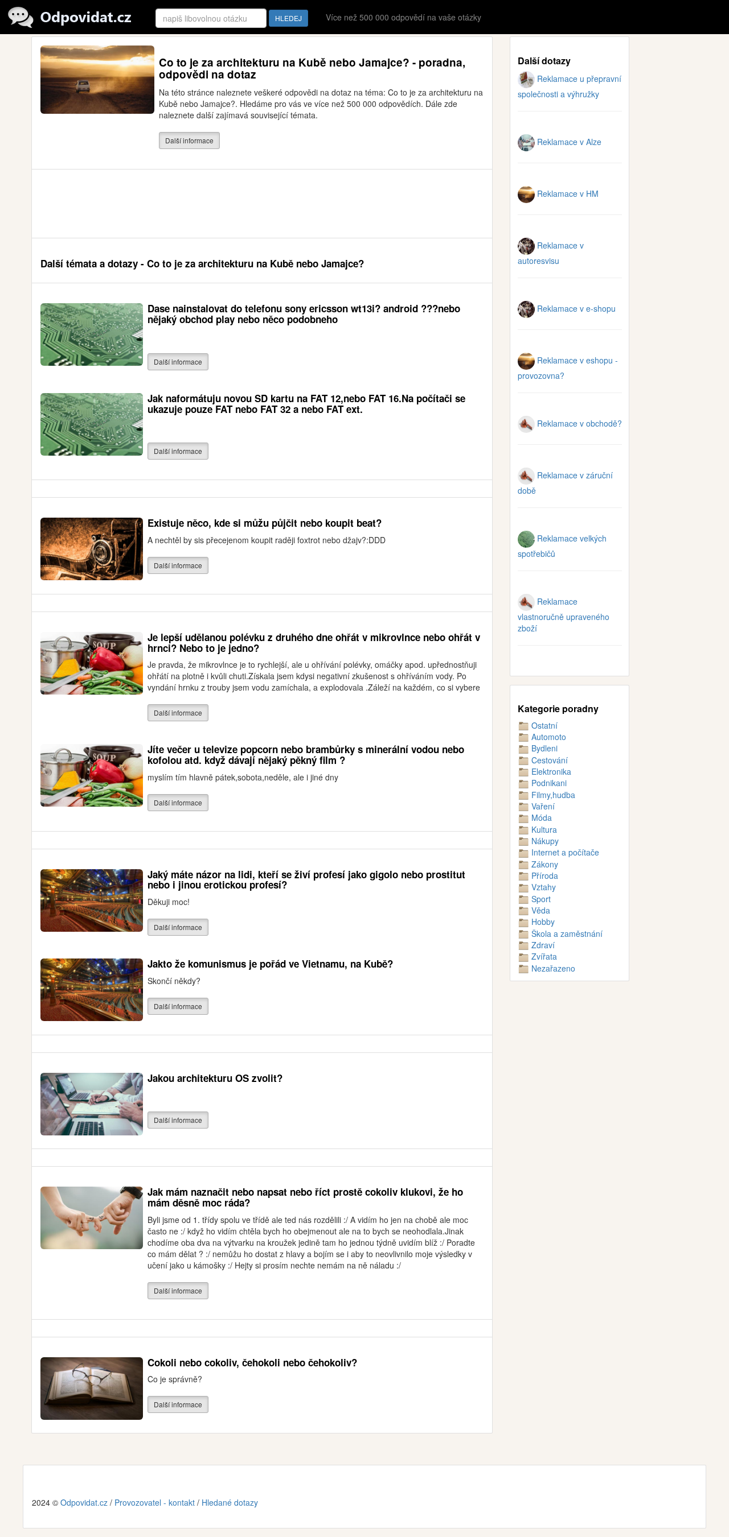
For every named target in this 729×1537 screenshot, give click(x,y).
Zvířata (543, 956)
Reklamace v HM (567, 193)
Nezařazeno (552, 968)
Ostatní (543, 725)
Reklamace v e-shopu (575, 308)
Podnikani (548, 782)
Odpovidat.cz (84, 1502)
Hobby (542, 921)
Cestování (548, 760)
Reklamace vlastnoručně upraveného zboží (563, 615)
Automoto (547, 736)
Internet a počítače (564, 852)
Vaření (542, 806)
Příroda (543, 875)
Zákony (543, 864)
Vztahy (542, 887)
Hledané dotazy (230, 1502)
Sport (540, 898)
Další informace (189, 140)
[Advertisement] (247, 203)
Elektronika (550, 771)
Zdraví (542, 945)
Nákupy (544, 840)
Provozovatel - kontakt (154, 1502)
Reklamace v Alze (568, 141)
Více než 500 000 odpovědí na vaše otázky (403, 17)
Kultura (543, 829)
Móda (540, 817)
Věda (539, 910)
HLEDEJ (288, 18)
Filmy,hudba (552, 794)
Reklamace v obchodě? (578, 423)
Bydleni (543, 748)
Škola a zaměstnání (566, 933)
